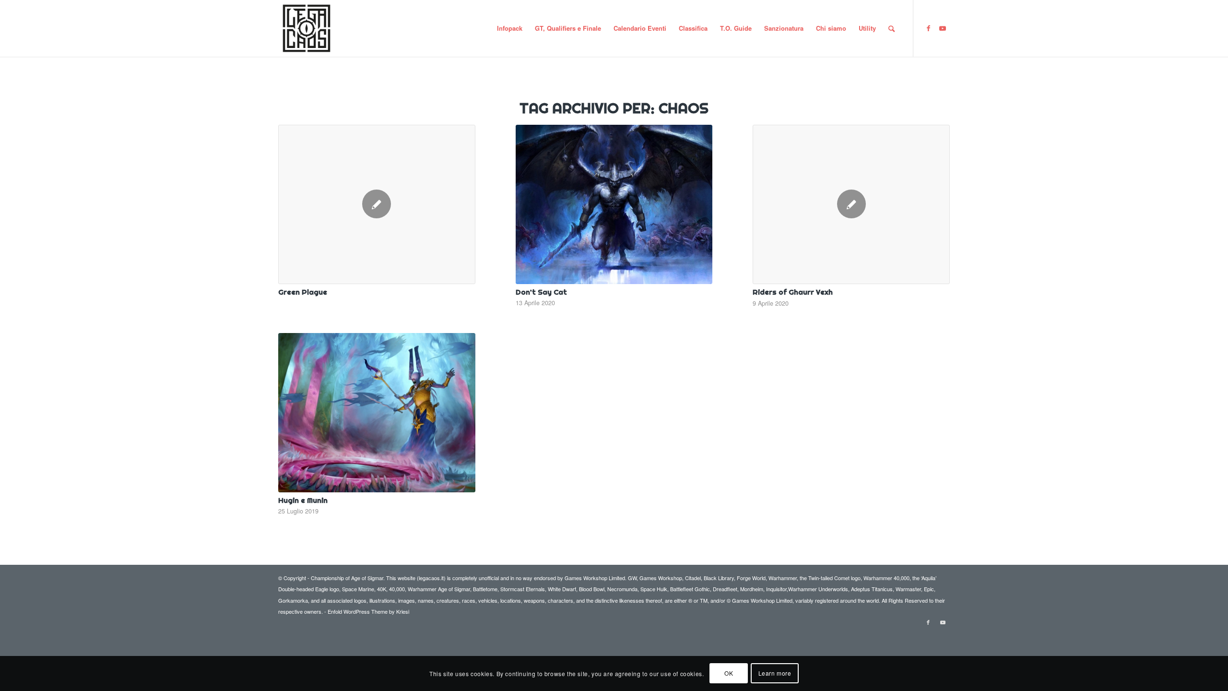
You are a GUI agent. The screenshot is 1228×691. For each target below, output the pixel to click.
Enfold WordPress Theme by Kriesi (368, 611)
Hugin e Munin (303, 500)
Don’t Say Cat (541, 292)
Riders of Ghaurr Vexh (793, 292)
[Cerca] (891, 28)
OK (728, 673)
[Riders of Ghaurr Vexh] (851, 204)
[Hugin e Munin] (376, 412)
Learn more (774, 673)
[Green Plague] (376, 204)
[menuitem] (510, 28)
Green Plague (302, 292)
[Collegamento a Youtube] (942, 28)
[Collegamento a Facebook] (928, 28)
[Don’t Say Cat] (614, 204)
